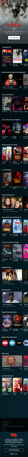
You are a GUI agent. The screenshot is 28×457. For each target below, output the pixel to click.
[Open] (25, 2)
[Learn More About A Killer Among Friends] (21, 211)
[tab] (11, 41)
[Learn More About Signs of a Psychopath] (21, 89)
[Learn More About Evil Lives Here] (21, 370)
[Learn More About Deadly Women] (21, 284)
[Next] (25, 21)
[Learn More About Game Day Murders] (21, 306)
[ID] (3, 2)
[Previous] (2, 21)
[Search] (22, 2)
